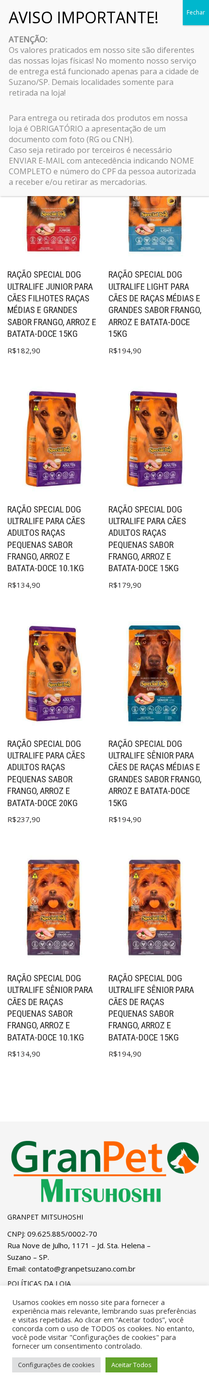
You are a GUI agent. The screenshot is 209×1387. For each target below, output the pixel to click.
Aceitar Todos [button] (131, 1364)
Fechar (196, 12)
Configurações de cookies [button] (56, 1364)
